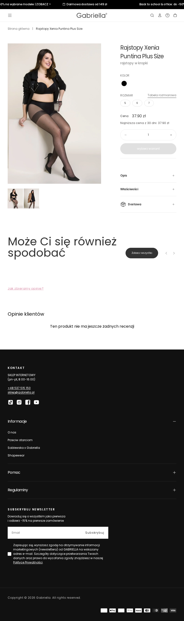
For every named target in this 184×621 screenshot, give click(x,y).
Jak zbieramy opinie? (26, 288)
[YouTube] (36, 402)
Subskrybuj (94, 533)
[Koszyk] (175, 15)
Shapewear (16, 455)
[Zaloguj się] (160, 15)
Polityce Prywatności (28, 562)
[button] (10, 15)
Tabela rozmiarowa (162, 95)
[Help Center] (167, 15)
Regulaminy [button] (18, 490)
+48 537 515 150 (19, 388)
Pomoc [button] (14, 472)
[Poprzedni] (166, 253)
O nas (12, 432)
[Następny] (174, 253)
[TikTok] (10, 402)
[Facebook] (28, 402)
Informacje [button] (17, 421)
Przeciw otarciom (20, 440)
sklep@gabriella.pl (21, 392)
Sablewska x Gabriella (24, 448)
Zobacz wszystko (142, 253)
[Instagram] (19, 402)
